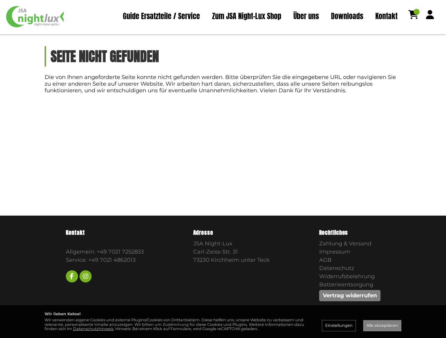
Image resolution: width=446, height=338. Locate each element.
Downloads (347, 16)
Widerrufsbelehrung (347, 276)
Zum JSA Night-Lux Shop (246, 16)
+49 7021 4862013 (112, 260)
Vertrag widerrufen (350, 295)
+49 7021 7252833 (120, 251)
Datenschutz (336, 268)
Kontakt (386, 16)
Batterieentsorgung (346, 284)
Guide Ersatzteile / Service (161, 16)
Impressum (334, 251)
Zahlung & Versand (345, 243)
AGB (325, 260)
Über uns (306, 16)
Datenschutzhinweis (93, 328)
